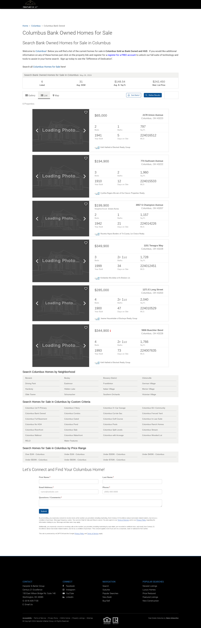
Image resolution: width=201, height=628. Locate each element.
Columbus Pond (71, 424)
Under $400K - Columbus (153, 454)
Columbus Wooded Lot (152, 435)
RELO (27, 441)
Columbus (41, 51)
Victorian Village (149, 394)
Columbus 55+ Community (153, 408)
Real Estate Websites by (163, 618)
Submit (44, 511)
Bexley (67, 378)
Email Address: (46, 487)
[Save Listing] (86, 112)
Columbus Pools (110, 424)
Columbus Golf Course (113, 419)
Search (67, 4)
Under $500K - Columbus (36, 460)
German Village (149, 383)
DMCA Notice (65, 618)
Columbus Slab (70, 430)
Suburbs (81, 4)
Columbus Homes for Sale (46, 66)
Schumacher (69, 394)
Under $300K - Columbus (114, 454)
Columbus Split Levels (112, 430)
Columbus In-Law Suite (152, 419)
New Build (119, 4)
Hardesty (29, 389)
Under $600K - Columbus (75, 460)
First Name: (44, 477)
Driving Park (30, 383)
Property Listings (78, 618)
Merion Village (148, 389)
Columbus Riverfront (34, 430)
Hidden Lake (69, 389)
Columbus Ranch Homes (153, 424)
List (45, 95)
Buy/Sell (106, 601)
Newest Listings (150, 586)
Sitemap (90, 618)
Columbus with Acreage (113, 435)
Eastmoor (68, 383)
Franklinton (108, 383)
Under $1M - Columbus (74, 454)
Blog (175, 4)
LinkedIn (69, 597)
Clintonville (147, 378)
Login (161, 4)
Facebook (70, 586)
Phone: (106, 487)
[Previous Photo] (36, 130)
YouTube (70, 593)
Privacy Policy (141, 520)
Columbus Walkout (33, 435)
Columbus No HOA (33, 424)
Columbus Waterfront (73, 435)
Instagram (70, 589)
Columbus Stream (150, 430)
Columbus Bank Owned (35, 413)
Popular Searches (110, 593)
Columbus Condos (72, 413)
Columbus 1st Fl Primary (36, 408)
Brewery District (110, 378)
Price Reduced (149, 593)
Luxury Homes (149, 589)
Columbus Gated (71, 419)
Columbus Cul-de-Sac (112, 413)
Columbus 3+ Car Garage (114, 408)
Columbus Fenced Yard (152, 413)
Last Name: (108, 477)
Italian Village (109, 389)
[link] (60, 130)
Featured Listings (150, 597)
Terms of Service (123, 520)
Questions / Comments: (50, 497)
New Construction (151, 601)
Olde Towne (30, 394)
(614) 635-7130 (31, 601)
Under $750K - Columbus (114, 460)
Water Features (71, 441)
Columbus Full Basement (36, 419)
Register (167, 4)
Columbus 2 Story (72, 408)
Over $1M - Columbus (34, 454)
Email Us (29, 604)
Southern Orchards (111, 394)
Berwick (28, 378)
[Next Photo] (84, 130)
